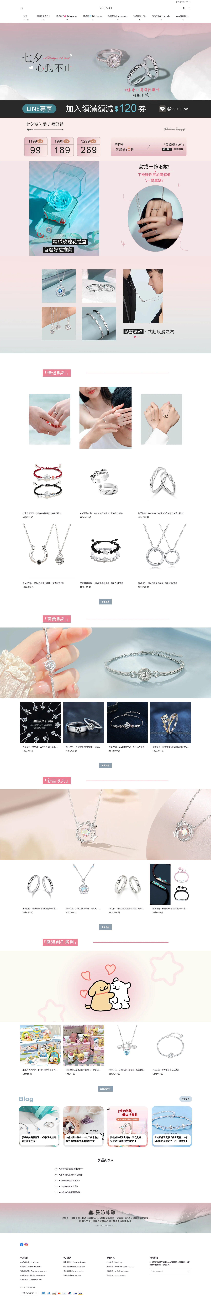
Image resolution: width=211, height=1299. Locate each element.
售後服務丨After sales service (73, 1271)
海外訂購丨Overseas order (72, 1275)
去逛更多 (105, 601)
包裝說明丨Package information (30, 1266)
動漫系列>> (105, 1088)
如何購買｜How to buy (114, 1262)
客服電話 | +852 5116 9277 (116, 1275)
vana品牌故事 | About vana (29, 1262)
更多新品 (105, 927)
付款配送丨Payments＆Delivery (74, 1266)
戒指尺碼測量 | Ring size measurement (33, 1271)
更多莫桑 (105, 765)
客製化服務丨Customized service (74, 1262)
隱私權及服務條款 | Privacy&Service (32, 1275)
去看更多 (186, 1099)
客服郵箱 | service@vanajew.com (118, 1271)
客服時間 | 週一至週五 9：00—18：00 (120, 1266)
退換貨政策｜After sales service (31, 1279)
